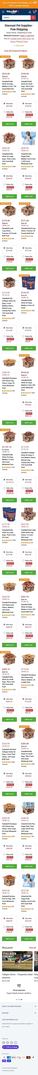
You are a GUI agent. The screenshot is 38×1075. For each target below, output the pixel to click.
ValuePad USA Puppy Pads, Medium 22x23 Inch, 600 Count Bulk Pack (28, 901)
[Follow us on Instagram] (11, 1042)
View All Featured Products (15, 51)
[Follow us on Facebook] (3, 1042)
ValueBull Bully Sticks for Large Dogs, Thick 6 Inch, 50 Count (9, 533)
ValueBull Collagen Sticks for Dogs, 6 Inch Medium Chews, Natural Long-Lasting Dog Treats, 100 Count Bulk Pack (28, 460)
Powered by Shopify (8, 1070)
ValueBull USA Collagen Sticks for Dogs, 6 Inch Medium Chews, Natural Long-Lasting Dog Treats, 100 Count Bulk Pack (9, 307)
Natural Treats (23, 41)
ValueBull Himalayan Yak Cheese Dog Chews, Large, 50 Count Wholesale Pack (9, 383)
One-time (9, 104)
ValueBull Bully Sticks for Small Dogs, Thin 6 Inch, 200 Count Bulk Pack (8, 682)
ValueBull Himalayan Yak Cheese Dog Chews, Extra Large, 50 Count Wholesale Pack (9, 829)
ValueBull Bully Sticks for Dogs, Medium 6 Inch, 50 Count (27, 304)
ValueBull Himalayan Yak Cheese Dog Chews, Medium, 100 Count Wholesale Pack (9, 607)
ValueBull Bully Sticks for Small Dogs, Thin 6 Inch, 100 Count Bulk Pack (27, 86)
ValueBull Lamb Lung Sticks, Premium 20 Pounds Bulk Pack (9, 232)
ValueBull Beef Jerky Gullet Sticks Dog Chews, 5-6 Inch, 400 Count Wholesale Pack (28, 535)
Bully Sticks (27, 39)
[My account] (30, 12)
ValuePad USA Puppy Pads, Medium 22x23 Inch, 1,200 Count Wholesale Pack (28, 159)
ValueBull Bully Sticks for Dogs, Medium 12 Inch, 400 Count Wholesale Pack (8, 459)
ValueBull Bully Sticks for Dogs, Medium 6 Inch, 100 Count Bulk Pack (9, 85)
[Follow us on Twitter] (7, 1042)
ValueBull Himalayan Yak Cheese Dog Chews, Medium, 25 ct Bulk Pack (28, 678)
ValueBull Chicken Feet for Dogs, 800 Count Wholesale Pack (8, 900)
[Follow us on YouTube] (15, 1042)
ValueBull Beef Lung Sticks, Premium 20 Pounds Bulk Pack (28, 230)
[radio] (4, 103)
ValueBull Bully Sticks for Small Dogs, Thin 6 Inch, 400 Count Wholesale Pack (27, 756)
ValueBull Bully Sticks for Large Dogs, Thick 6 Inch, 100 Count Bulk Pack (9, 159)
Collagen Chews (16, 39)
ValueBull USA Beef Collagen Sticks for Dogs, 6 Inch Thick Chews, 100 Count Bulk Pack (9, 754)
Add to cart (9, 124)
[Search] (33, 17)
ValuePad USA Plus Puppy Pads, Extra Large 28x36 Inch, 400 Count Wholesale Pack (28, 829)
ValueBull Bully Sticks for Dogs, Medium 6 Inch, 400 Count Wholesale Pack (28, 385)
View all (32, 948)
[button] (7, 92)
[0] (34, 12)
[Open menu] (3, 12)
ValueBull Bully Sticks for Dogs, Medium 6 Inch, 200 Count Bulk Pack (28, 608)
